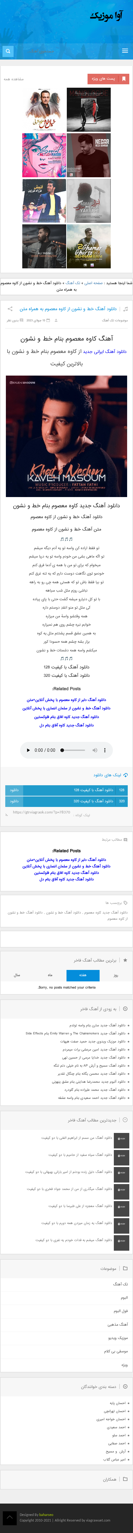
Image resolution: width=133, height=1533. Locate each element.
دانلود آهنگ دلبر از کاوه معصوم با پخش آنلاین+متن (66, 700)
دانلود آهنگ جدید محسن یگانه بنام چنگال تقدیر (92, 1074)
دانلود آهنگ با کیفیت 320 (99, 801)
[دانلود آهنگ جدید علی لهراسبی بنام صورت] (44, 155)
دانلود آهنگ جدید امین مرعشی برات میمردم (94, 1050)
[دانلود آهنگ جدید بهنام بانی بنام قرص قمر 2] (89, 246)
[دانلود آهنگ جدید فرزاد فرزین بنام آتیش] (44, 201)
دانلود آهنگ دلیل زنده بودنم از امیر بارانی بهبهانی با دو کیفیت (68, 1172)
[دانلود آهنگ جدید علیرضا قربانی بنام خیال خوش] (44, 110)
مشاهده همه (14, 79)
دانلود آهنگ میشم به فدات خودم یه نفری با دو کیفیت (74, 1240)
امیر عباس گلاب (114, 1460)
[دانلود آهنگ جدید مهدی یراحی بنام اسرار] (89, 201)
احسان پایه (118, 1403)
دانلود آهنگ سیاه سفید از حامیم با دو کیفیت (80, 1155)
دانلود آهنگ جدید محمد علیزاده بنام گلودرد (95, 1090)
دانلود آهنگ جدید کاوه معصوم (106, 913)
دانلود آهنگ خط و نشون (63, 913)
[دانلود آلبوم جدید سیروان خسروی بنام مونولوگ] (89, 110)
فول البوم (121, 1311)
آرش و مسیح (116, 1452)
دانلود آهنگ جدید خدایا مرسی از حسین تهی (94, 1058)
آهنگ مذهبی (118, 1325)
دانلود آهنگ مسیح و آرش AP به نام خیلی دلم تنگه (90, 1066)
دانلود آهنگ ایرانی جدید (105, 352)
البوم (124, 1298)
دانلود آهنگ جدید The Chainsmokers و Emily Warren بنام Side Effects (76, 1034)
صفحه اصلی (93, 283)
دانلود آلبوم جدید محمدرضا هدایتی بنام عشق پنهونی (89, 1082)
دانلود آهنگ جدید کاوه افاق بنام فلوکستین (66, 717)
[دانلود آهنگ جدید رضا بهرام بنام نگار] (89, 155)
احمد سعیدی (116, 1427)
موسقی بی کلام (116, 1351)
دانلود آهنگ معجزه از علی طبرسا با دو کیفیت (80, 1206)
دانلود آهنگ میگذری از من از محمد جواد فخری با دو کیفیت (69, 1189)
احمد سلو (119, 1435)
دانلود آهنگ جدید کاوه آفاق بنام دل (67, 725)
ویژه (125, 1365)
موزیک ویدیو (118, 1338)
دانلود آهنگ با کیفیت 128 (99, 790)
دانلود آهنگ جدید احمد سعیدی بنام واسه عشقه (92, 1098)
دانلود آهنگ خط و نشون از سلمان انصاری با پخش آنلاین (66, 708)
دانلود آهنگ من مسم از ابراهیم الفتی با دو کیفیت (76, 1138)
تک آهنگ (73, 283)
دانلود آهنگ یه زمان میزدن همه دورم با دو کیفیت (76, 1223)
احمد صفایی (117, 1444)
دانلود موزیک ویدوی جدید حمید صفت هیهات (93, 1042)
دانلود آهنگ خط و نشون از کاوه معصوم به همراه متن (68, 309)
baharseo (46, 1515)
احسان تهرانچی (115, 1411)
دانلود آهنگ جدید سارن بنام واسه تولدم (98, 1026)
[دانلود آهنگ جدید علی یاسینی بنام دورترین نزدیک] (44, 246)
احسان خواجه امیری (111, 1419)
